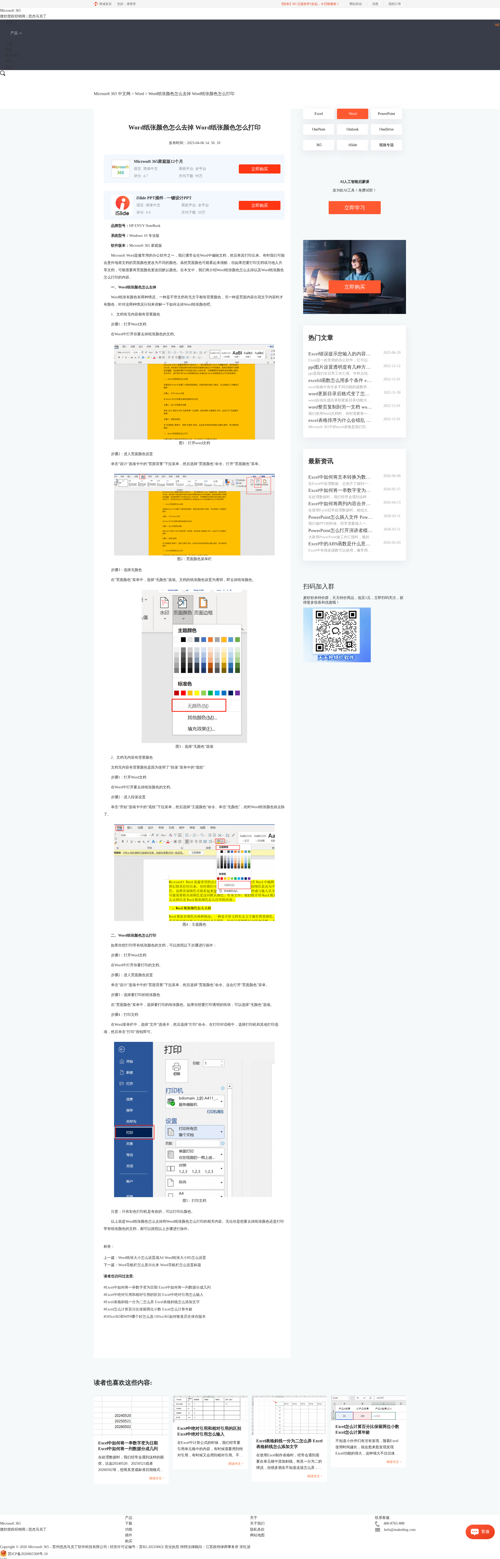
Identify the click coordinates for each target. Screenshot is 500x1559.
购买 (8, 67)
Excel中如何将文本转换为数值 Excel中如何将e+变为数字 (340, 477)
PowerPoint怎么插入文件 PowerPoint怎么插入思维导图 (340, 517)
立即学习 (354, 208)
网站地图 (257, 1535)
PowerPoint (386, 114)
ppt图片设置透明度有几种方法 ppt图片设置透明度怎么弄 (340, 367)
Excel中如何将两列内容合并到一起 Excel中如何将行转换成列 (340, 503)
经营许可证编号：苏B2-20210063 (136, 1547)
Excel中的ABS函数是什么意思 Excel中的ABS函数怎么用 (340, 543)
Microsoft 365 (38, 1547)
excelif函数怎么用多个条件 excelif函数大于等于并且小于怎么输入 (340, 380)
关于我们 (257, 1523)
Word (139, 93)
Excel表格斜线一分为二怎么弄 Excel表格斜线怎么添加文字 (152, 1302)
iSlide (352, 145)
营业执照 (172, 1547)
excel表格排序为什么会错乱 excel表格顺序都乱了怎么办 (340, 420)
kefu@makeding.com (400, 1530)
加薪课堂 (12, 55)
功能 (128, 1529)
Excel (319, 114)
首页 (8, 22)
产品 (14, 33)
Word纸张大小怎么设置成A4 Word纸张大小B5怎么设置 (162, 1258)
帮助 (8, 61)
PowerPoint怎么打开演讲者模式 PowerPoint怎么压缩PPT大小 (340, 530)
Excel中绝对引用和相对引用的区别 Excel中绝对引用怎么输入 (153, 1295)
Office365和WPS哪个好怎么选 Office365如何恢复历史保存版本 (155, 1317)
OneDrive (386, 129)
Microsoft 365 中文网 (112, 93)
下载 (8, 44)
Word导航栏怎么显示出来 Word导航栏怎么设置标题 (159, 1265)
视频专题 (386, 145)
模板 (8, 50)
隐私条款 (257, 1529)
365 (319, 145)
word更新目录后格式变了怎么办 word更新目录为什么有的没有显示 (340, 393)
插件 (128, 1535)
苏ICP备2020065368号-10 (28, 1554)
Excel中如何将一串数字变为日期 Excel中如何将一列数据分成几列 (157, 1287)
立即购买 (259, 169)
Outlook (353, 129)
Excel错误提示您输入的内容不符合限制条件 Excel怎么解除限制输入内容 (340, 353)
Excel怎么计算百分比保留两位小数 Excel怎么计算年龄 (148, 1309)
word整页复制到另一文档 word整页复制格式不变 (340, 407)
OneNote (318, 129)
